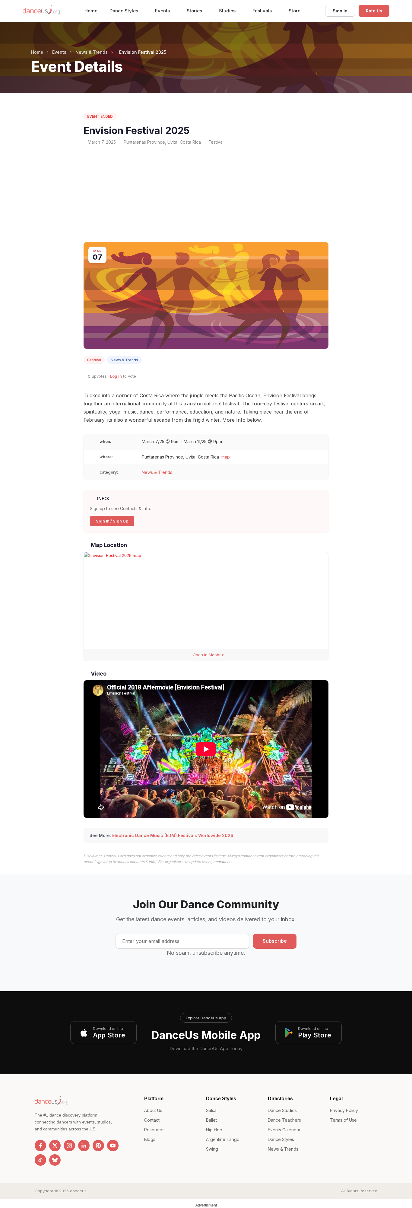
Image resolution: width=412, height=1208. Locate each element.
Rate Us (374, 10)
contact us (222, 861)
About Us (153, 1110)
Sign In (340, 10)
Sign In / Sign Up (112, 521)
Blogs (149, 1139)
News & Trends (91, 52)
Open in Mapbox (208, 654)
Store (294, 11)
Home (90, 11)
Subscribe (275, 941)
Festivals (262, 11)
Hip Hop (214, 1129)
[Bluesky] (55, 1160)
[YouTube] (113, 1145)
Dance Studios (282, 1110)
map (225, 456)
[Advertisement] (206, 193)
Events (163, 11)
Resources (155, 1129)
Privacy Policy (344, 1110)
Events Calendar (284, 1129)
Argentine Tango (222, 1139)
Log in (116, 376)
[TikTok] (40, 1160)
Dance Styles (124, 11)
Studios (228, 11)
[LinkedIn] (84, 1145)
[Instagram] (69, 1145)
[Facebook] (40, 1145)
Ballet (211, 1120)
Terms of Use (343, 1120)
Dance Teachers (284, 1120)
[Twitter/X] (55, 1145)
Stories (195, 11)
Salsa (211, 1110)
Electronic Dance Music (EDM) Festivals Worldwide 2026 (172, 835)
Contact (152, 1120)
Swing (212, 1149)
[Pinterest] (98, 1145)
